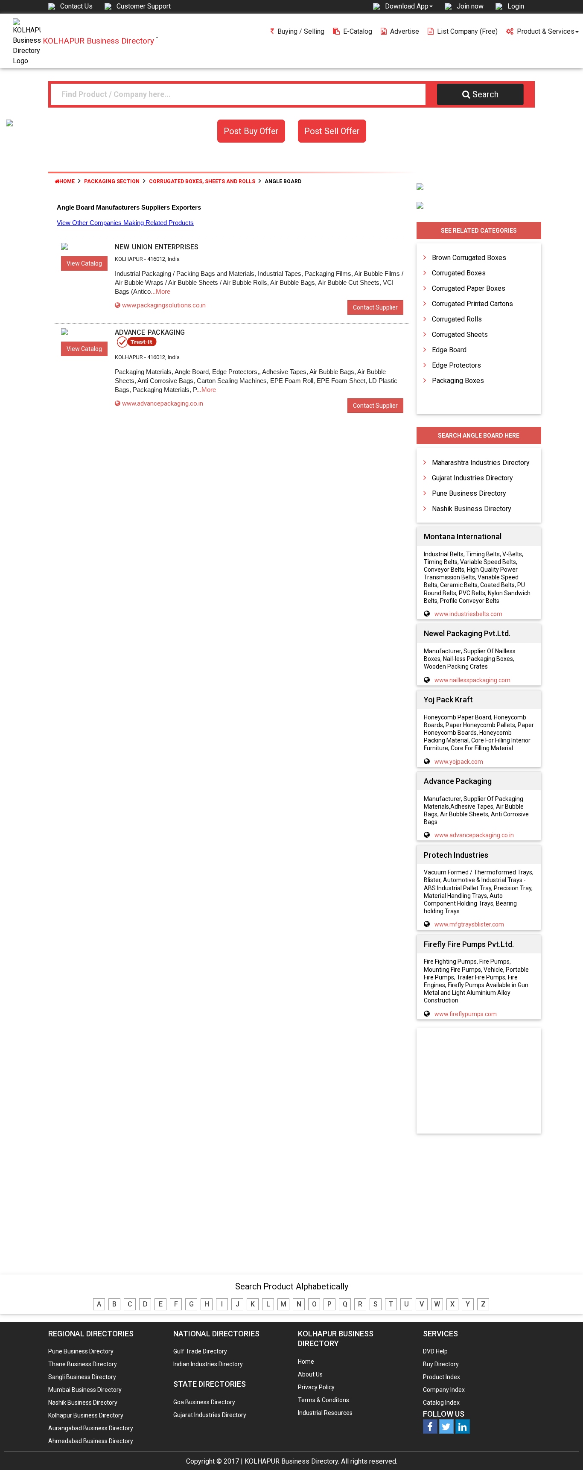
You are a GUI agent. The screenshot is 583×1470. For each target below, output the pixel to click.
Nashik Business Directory (471, 509)
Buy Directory (441, 1364)
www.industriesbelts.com (468, 614)
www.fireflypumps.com (465, 1014)
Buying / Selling (300, 31)
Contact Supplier (375, 307)
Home (67, 181)
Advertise (404, 31)
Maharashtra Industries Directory (481, 463)
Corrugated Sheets (460, 334)
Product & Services (545, 31)
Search (485, 94)
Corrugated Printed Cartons (472, 304)
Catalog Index (441, 1402)
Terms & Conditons (323, 1400)
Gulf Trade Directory (200, 1351)
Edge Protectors (456, 365)
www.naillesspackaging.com (472, 680)
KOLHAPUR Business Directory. (292, 1461)
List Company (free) (467, 31)
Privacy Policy (316, 1387)
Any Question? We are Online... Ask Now (563, 1450)
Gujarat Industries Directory (472, 478)
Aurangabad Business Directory (90, 1428)
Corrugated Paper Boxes (468, 288)
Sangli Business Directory (82, 1377)
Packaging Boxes (458, 381)
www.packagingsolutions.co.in (164, 305)
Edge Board (449, 350)
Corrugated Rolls (457, 319)
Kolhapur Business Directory (85, 1415)
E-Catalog (357, 31)
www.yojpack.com (458, 761)
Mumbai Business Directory (85, 1389)
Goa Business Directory (204, 1402)
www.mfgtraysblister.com (469, 924)
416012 (156, 259)
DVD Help (435, 1351)
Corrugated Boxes (459, 273)
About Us (310, 1374)
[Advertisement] (479, 1081)
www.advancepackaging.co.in (162, 403)
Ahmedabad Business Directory (90, 1441)
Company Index (444, 1389)
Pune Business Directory (469, 493)
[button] (409, 6)
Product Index (441, 1377)
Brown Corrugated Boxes (469, 258)
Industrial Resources (325, 1412)
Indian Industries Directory (208, 1364)
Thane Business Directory (82, 1364)
